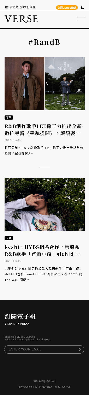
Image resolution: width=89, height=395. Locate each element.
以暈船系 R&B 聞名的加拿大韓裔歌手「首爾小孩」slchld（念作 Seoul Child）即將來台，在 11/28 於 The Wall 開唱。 (44, 274)
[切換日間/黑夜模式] (82, 8)
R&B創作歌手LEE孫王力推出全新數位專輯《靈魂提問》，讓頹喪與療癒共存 (43, 133)
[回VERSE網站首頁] (21, 19)
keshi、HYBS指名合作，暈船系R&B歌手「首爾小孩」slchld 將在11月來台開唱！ (43, 254)
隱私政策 (50, 381)
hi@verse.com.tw (27, 386)
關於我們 (39, 381)
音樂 (8, 117)
